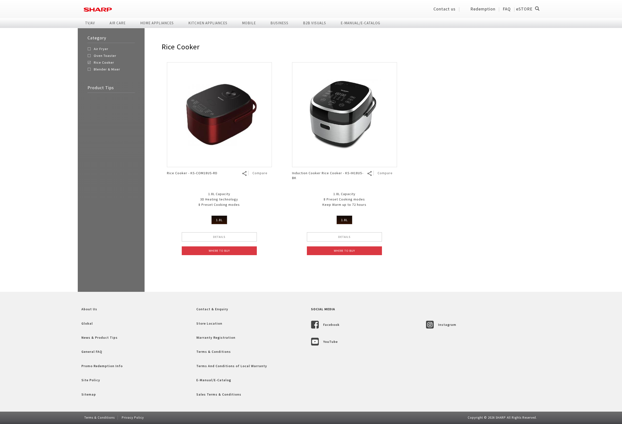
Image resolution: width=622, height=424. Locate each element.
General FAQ (91, 351)
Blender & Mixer (107, 69)
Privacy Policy (133, 417)
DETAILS (219, 237)
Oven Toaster (105, 55)
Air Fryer (101, 49)
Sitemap (88, 394)
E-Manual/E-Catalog (360, 23)
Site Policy (90, 380)
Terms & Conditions (213, 351)
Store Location (209, 323)
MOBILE (249, 23)
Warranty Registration (215, 337)
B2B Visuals (314, 23)
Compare (260, 173)
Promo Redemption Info (102, 366)
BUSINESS (279, 23)
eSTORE (524, 9)
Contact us (444, 9)
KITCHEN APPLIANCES (207, 23)
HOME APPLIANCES (157, 23)
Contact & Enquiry (212, 309)
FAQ (507, 9)
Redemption (482, 9)
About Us (89, 309)
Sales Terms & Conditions (218, 394)
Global (87, 323)
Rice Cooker (104, 62)
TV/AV (90, 23)
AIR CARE (118, 23)
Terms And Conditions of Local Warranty (231, 366)
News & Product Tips (99, 337)
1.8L (219, 220)
